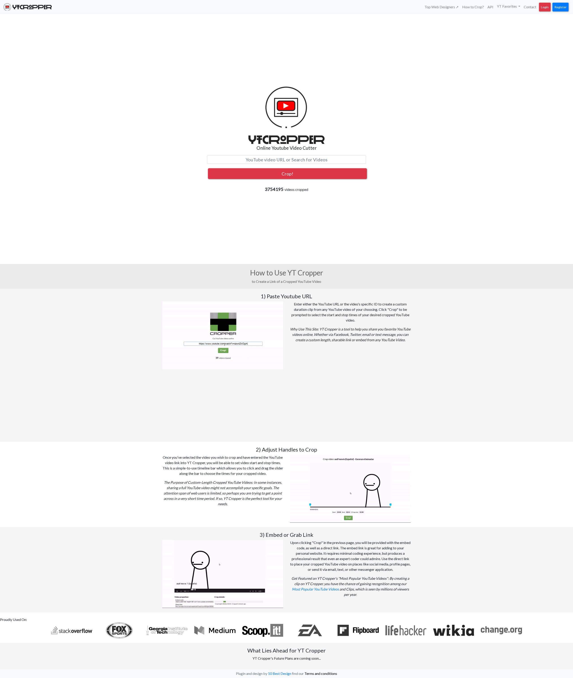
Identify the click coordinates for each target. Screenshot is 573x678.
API (490, 7)
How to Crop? (473, 7)
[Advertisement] (286, 50)
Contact (530, 7)
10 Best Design (279, 673)
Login (545, 7)
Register (560, 7)
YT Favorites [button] (507, 6)
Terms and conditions (320, 673)
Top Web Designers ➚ (442, 7)
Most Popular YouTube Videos (315, 589)
